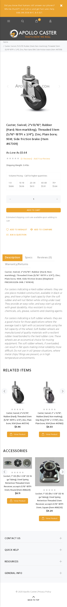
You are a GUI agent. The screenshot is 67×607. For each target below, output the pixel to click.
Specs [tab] (28, 257)
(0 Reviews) (26, 159)
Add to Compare (43, 230)
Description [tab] (12, 257)
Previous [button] (8, 86)
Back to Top (33, 600)
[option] (33, 86)
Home (5, 42)
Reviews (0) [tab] (44, 257)
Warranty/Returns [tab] (16, 264)
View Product (19, 434)
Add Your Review (42, 159)
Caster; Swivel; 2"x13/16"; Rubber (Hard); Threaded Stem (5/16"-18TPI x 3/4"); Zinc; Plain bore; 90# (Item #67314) (18, 418)
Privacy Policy (44, 592)
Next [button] (59, 86)
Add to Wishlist (18, 230)
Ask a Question (18, 235)
